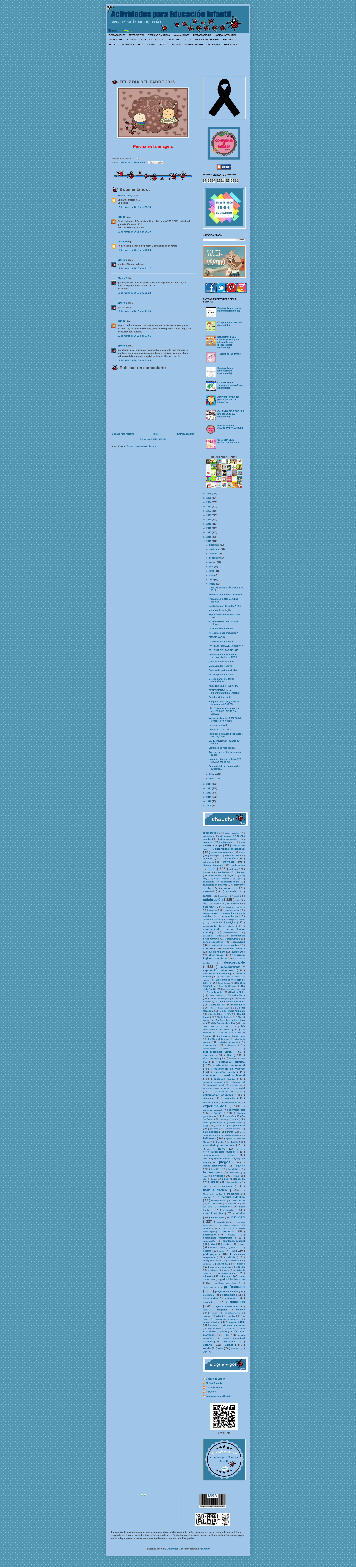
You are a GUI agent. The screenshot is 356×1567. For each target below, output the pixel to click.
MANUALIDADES (181, 35)
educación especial (225, 1072)
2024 (209, 502)
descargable (234, 962)
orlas (213, 1244)
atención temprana (213, 865)
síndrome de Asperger (234, 1325)
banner (241, 872)
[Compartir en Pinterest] (161, 162)
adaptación (209, 836)
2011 (209, 797)
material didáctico (233, 1197)
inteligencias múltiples (224, 1152)
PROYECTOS (174, 40)
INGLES (187, 40)
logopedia (239, 1179)
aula (212, 869)
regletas (207, 1310)
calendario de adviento (215, 885)
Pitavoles (211, 1392)
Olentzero (233, 1235)
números (228, 1231)
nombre (207, 1228)
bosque (237, 879)
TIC (226, 1335)
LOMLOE (215, 1182)
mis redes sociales (194, 44)
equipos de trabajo (216, 1085)
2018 (209, 528)
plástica (241, 1264)
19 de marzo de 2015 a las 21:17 (134, 268)
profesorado (234, 1287)
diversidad (209, 1055)
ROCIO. (122, 217)
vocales (207, 1348)
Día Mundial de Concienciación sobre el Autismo (224, 1033)
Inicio (156, 434)
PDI (233, 1250)
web (221, 1348)
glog (206, 1125)
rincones (240, 1310)
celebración (126, 162)
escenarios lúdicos (211, 1088)
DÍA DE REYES (217, 1005)
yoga (205, 1352)
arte (243, 852)
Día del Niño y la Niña (220, 1014)
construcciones (230, 933)
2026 (209, 493)
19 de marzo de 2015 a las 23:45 (134, 360)
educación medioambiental (224, 1075)
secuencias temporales (228, 1319)
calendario (209, 882)
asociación (230, 858)
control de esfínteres (214, 936)
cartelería (232, 891)
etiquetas (209, 1098)
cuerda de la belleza (234, 948)
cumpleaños (238, 952)
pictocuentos (234, 1261)
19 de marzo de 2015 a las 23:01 (134, 336)
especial (240, 1088)
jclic (205, 1158)
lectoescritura (212, 1172)
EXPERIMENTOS (136, 35)
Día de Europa (224, 983)
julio (211, 566)
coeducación (233, 903)
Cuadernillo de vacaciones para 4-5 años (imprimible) (230, 385)
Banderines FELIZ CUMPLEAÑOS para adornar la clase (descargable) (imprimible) (228, 342)
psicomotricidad (211, 1298)
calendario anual (230, 882)
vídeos (230, 1344)
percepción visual (212, 1260)
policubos (214, 1270)
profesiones (209, 1287)
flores (224, 1119)
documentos (211, 1058)
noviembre (215, 549)
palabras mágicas (218, 1247)
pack (242, 1244)
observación (210, 1235)
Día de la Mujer (237, 992)
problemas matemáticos (227, 1283)
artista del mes (232, 855)
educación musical (225, 1079)
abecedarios (210, 833)
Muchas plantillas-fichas (221, 661)
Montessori (224, 1207)
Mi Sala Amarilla (214, 1383)
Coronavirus (232, 939)
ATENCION (132, 40)
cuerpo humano (217, 952)
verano (208, 1344)
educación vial (238, 1082)
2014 (209, 784)
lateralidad (233, 1169)
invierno (232, 1155)
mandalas (228, 1186)
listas (213, 1179)
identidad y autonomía (219, 1145)
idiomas (207, 1149)
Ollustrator (172, 1549)
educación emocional (230, 1065)
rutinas (207, 1316)
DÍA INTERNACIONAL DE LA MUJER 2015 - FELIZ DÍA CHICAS (224, 711)
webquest (236, 1348)
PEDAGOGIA (128, 44)
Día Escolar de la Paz (224, 1023)
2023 (209, 506)
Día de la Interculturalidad (233, 989)
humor (235, 1142)
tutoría (227, 1338)
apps (219, 845)
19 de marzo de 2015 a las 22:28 (134, 293)
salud (219, 1316)
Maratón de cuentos (213, 1194)
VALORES (113, 44)
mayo (212, 575)
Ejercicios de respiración (222, 748)
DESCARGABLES (117, 35)
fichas (219, 1113)
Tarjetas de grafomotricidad (223, 670)
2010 (209, 801)
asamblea (209, 858)
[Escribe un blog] (152, 162)
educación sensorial (213, 1082)
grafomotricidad (212, 1132)
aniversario (227, 842)
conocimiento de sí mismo (219, 926)
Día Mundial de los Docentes (231, 1036)
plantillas (223, 1263)
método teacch (215, 1204)
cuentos (208, 948)
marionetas (233, 1194)
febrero (213, 774)
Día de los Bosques (220, 998)
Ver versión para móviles (153, 439)
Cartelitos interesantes (220, 697)
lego (205, 1176)
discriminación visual (219, 1051)
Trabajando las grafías (229, 354)
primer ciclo (226, 1276)
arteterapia (215, 856)
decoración (216, 955)
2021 (209, 515)
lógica (225, 1179)
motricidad (230, 1210)
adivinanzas (226, 836)
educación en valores (229, 1068)
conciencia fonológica (224, 922)
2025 (209, 498)
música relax (218, 1217)
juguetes (240, 1166)
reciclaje (232, 1298)
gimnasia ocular (234, 1123)
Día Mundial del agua (219, 1039)
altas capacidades (230, 839)
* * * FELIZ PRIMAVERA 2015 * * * (226, 646)
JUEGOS (151, 44)
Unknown (123, 241)
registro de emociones (227, 1306)
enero (212, 778)
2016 (209, 537)
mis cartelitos (213, 44)
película (232, 1257)
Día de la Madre (215, 992)
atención (229, 861)
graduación (239, 1125)
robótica (214, 1313)
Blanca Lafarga (126, 195)
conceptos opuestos (236, 919)
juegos (225, 1162)
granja (230, 1132)
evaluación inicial (232, 1102)
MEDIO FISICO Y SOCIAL (152, 40)
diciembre (214, 545)
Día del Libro (238, 1005)
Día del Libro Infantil (221, 1008)
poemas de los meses (221, 1267)
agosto (213, 562)
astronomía (209, 862)
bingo (230, 875)
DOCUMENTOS (116, 40)
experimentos (216, 1106)
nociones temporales (230, 1225)
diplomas (233, 1045)
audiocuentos (238, 865)
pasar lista (236, 1247)
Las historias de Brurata (218, 1396)
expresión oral (237, 1110)
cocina (218, 903)
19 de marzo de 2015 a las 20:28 (134, 250)
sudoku (231, 1328)
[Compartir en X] (155, 162)
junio (212, 571)
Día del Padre (139, 162)
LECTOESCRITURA (202, 35)
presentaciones (227, 1273)
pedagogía (211, 1254)
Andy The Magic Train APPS (223, 686)
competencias (232, 910)
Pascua (207, 1251)
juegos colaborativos (215, 1166)
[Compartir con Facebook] (158, 162)
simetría (214, 1325)
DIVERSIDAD (229, 40)
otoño (227, 1244)
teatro (224, 1331)
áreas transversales (222, 852)
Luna (206, 1186)
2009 (209, 805)
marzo (212, 584)
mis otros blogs (231, 44)
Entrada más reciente (123, 434)
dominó (233, 1059)
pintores (207, 1264)
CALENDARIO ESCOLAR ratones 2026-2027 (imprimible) (230, 414)
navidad (238, 1217)
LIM (205, 1179)
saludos (232, 1316)
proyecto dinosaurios (227, 1291)
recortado (210, 1302)
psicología (229, 1294)
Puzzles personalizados (221, 674)
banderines (223, 872)
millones (232, 1204)
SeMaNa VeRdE (236, 1322)
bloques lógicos (222, 879)
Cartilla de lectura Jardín (221, 641)
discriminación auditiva (218, 1049)
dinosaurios (210, 1045)
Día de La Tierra (236, 995)
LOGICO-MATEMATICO (226, 35)
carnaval (209, 891)
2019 (209, 524)
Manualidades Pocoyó (220, 666)
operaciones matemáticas (219, 1238)
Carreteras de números (221, 628)
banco (207, 872)
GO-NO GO (221, 1126)
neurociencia (223, 1222)
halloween (210, 1138)
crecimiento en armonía (224, 945)
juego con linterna (221, 1158)
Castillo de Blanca (215, 1379)
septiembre (215, 558)
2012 (209, 793)
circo (238, 900)
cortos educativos (214, 942)
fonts (235, 1119)
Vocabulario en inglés (220, 610)
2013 (209, 788)
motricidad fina (214, 1213)
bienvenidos (215, 875)
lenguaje (218, 1175)
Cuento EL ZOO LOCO (220, 729)
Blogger (205, 1549)
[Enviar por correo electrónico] (149, 162)
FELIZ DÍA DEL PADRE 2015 (223, 650)
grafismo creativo (232, 1129)
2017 (209, 532)
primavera (208, 1276)
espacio (228, 1088)
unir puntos (230, 1341)
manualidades (216, 1190)
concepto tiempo (229, 916)
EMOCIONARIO (217, 637)
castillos (224, 896)
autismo (234, 869)
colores (213, 910)
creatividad (239, 942)
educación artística (232, 1061)
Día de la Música (216, 996)
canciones (228, 888)
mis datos (176, 44)
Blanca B (123, 260)
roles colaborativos (232, 1313)
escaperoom (235, 1085)
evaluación (230, 1098)
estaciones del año (225, 1092)
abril (211, 579)
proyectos (209, 1295)
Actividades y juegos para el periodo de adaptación (228, 399)
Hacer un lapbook (218, 725)
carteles (208, 896)
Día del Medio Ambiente (232, 1011)
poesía (241, 1267)
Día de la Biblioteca (228, 986)
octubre (213, 553)
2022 (209, 511)
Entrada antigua (185, 434)
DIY (230, 1055)
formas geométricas (212, 1122)
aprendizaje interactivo (230, 848)
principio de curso (233, 1279)
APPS (140, 44)
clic (205, 903)
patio (222, 1251)
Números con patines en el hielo (226, 594)
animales (208, 842)
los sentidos (233, 1182)
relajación (222, 1310)
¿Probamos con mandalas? (223, 633)
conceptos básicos (212, 919)
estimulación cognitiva (219, 1094)
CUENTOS (163, 44)
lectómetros (235, 1173)
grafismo (214, 1129)
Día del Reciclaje (225, 1017)
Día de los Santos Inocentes (230, 1001)
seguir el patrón (212, 1322)
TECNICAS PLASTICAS (159, 35)
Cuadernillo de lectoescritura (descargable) (225, 371)
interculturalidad (211, 1155)
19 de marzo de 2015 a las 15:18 (134, 207)
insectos (241, 1149)
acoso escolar (232, 833)
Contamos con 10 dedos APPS (225, 606)
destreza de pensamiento (216, 973)
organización (210, 1241)
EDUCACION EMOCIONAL (207, 40)
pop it (227, 1270)
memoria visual (219, 1200)
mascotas (208, 1197)
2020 (209, 519)
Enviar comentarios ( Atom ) (141, 446)
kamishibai (216, 1169)
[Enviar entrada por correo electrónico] (137, 158)
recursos (237, 1302)
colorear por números (234, 907)
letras (236, 1176)
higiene (229, 1139)
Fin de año (229, 1116)
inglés (222, 1148)
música (240, 1213)
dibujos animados (229, 1042)
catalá (237, 896)
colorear (209, 906)
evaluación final (211, 1102)
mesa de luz (239, 1200)
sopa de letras (215, 1328)
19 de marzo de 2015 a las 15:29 (134, 232)
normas (226, 1228)
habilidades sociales (230, 1135)
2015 (209, 541)
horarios (220, 1142)
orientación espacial (234, 1241)
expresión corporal (213, 1110)
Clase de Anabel (214, 1387)
